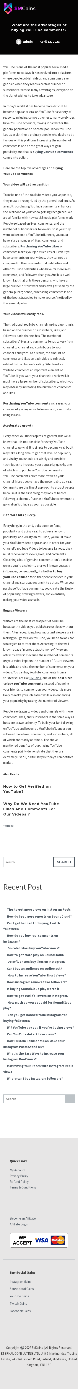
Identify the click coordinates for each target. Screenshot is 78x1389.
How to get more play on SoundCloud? (35, 955)
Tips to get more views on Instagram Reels (39, 909)
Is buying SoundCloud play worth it (33, 989)
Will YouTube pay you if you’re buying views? (40, 1027)
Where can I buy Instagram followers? (35, 1078)
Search (64, 862)
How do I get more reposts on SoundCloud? (39, 916)
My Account (18, 1170)
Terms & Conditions (23, 1187)
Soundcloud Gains (22, 1289)
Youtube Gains (19, 1296)
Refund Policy (19, 1182)
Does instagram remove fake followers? (37, 982)
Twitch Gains (18, 1303)
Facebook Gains (20, 1311)
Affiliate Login (19, 1224)
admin (27, 41)
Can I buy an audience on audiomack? (34, 968)
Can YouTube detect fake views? (31, 1034)
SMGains (35, 678)
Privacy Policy (19, 1176)
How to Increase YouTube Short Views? (36, 975)
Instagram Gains (20, 1282)
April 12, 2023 (50, 41)
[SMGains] (20, 9)
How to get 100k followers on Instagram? (37, 996)
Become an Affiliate (23, 1218)
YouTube (8, 826)
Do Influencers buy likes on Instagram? (36, 962)
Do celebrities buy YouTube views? (33, 948)
